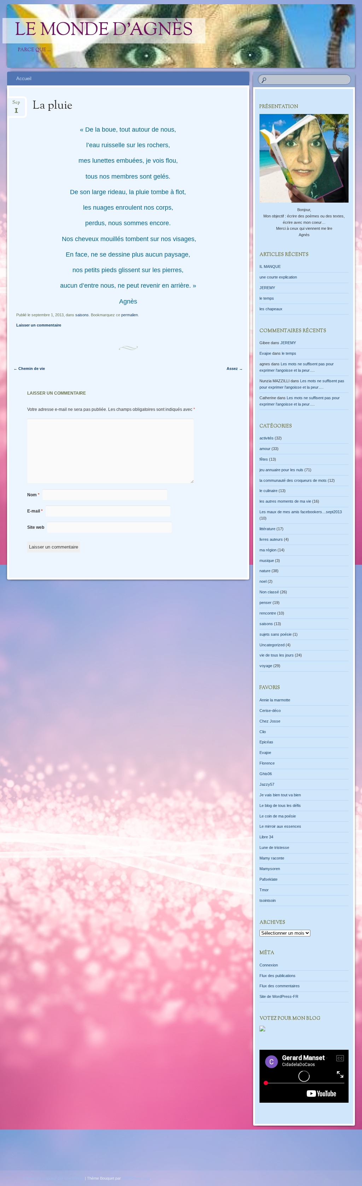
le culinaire (268, 491)
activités (266, 438)
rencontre (267, 613)
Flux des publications (277, 976)
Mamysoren (269, 869)
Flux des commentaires (279, 986)
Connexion (268, 965)
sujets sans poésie (275, 634)
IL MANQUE (270, 266)
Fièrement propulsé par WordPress (53, 1178)
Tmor (264, 890)
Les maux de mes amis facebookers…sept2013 (300, 512)
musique (266, 560)
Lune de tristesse (274, 847)
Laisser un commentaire (38, 325)
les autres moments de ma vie (285, 501)
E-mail (35, 511)
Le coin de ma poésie (277, 816)
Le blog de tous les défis (280, 805)
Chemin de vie (29, 368)
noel (263, 581)
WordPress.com (136, 1178)
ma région (267, 550)
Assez (235, 368)
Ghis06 (265, 774)
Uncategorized (272, 645)
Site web (35, 527)
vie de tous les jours (276, 655)
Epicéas (266, 742)
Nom (33, 494)
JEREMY (267, 288)
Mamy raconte (271, 858)
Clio (262, 732)
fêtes (263, 459)
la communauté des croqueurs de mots (293, 480)
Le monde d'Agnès (104, 30)
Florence (267, 763)
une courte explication (278, 277)
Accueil (23, 78)
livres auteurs (271, 539)
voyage (265, 666)
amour (264, 449)
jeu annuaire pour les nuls (281, 470)
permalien (129, 315)
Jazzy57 (266, 784)
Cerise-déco (270, 710)
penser (265, 602)
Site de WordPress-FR (278, 996)
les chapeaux (270, 309)
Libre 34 (266, 837)
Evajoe (265, 353)
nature (264, 571)
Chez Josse (269, 721)
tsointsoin (267, 900)
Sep (16, 105)
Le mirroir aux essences (280, 826)
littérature (267, 529)
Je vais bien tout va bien (280, 795)
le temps (266, 298)
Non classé (269, 592)
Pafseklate (268, 879)
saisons (82, 315)
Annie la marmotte (274, 700)
